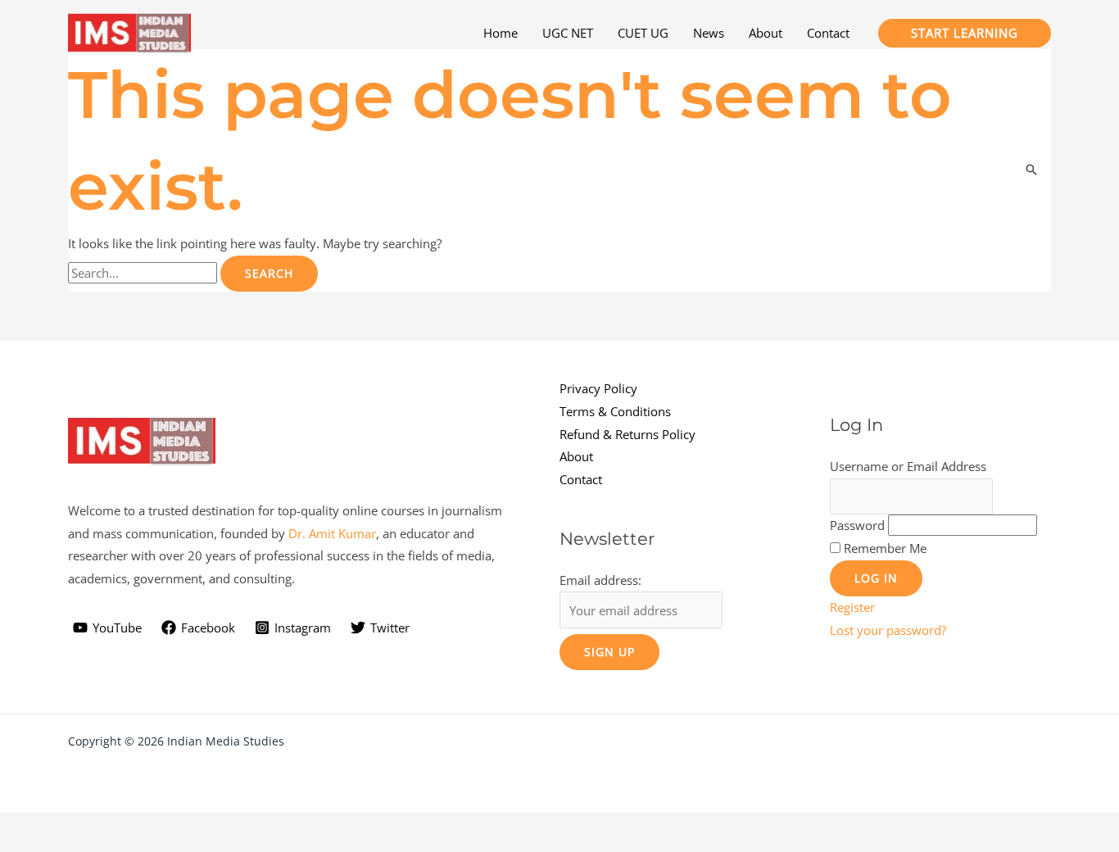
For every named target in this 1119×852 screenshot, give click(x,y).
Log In (876, 578)
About (576, 456)
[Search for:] (144, 273)
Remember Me (885, 548)
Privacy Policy (598, 388)
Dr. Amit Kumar (332, 533)
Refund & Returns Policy (627, 434)
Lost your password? (888, 630)
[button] (964, 33)
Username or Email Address (908, 466)
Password (857, 525)
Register (852, 607)
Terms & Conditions (615, 411)
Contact (581, 479)
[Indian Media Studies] (129, 31)
